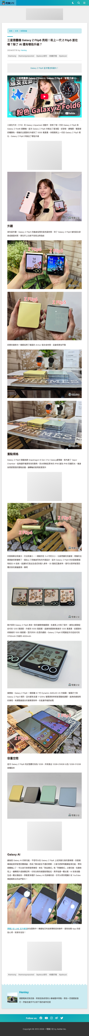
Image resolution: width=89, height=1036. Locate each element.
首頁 (10, 31)
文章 (16, 31)
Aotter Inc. (61, 1029)
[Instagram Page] (51, 1018)
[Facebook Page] (41, 1018)
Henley (24, 50)
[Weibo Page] (56, 1018)
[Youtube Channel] (46, 1018)
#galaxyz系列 (42, 56)
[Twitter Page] (61, 1018)
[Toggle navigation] (84, 3)
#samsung (12, 56)
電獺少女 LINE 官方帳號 (17, 928)
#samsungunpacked (26, 56)
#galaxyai (63, 56)
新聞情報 (24, 31)
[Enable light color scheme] (73, 3)
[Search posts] (78, 3)
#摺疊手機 (53, 56)
